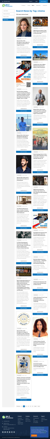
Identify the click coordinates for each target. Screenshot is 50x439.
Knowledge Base (36, 418)
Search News (5, 19)
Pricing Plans (20, 418)
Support (43, 416)
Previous (18, 406)
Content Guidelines (44, 419)
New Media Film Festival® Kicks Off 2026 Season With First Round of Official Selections (40, 234)
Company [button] (23, 5)
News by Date (6, 16)
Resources (35, 416)
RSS (34, 419)
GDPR (45, 432)
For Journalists (35, 422)
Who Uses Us (28, 419)
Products (20, 416)
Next (35, 406)
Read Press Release (23, 57)
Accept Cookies (34, 435)
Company (28, 416)
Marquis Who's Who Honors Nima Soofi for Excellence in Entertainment (23, 179)
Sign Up (30, 1)
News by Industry (6, 13)
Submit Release (43, 1)
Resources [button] (38, 5)
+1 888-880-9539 (6, 1)
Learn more (43, 431)
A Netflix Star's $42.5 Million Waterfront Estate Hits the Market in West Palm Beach (39, 66)
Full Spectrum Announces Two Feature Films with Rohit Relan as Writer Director (39, 283)
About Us (27, 418)
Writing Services (20, 422)
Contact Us (45, 5)
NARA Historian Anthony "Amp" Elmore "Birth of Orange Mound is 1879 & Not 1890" (40, 32)
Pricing (29, 5)
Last (39, 406)
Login (36, 1)
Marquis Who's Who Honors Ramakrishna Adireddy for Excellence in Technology (23, 137)
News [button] (33, 5)
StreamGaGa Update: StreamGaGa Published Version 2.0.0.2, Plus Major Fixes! (40, 365)
